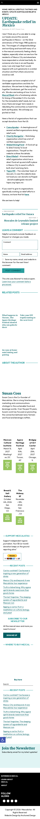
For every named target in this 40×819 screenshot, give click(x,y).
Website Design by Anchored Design (20, 815)
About (4, 785)
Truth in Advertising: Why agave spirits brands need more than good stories (17, 590)
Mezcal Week (8, 95)
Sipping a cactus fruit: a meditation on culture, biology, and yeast (16, 610)
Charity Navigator (14, 136)
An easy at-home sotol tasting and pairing (9, 352)
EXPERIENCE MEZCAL (9, 776)
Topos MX (11, 171)
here (27, 194)
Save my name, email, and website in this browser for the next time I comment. (19, 262)
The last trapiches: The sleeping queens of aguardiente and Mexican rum (17, 600)
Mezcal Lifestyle (16, 9)
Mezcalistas (27, 809)
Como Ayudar (12, 127)
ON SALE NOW (7, 517)
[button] (3, 740)
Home (4, 9)
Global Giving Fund (15, 145)
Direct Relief (12, 156)
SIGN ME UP (12, 635)
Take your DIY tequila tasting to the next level (27, 317)
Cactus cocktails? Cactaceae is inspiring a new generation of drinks (16, 573)
